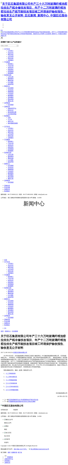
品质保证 (10, 69)
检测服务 (10, 73)
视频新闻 (10, 91)
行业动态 (10, 93)
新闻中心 (7, 86)
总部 (9, 117)
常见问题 (7, 187)
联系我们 (7, 116)
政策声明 (10, 84)
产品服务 (7, 62)
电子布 (20, 452)
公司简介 (10, 51)
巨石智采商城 (12, 114)
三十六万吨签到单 (11, 383)
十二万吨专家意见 (11, 376)
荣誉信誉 (10, 58)
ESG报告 (10, 82)
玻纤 (9, 452)
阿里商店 (10, 457)
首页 (5, 260)
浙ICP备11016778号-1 (20, 449)
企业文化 (10, 52)
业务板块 (7, 103)
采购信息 (7, 106)
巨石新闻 (10, 88)
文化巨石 (10, 90)
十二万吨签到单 (11, 373)
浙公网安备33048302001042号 (40, 449)
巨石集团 (10, 104)
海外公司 (10, 121)
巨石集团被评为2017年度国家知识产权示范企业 (23, 399)
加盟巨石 (7, 189)
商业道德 (10, 99)
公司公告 (10, 77)
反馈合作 (10, 67)
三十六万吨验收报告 (12, 390)
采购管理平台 (12, 108)
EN (2, 30)
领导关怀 (10, 54)
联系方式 (10, 110)
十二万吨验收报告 (11, 380)
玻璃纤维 (14, 452)
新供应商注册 (12, 112)
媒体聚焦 (10, 95)
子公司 (10, 119)
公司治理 (10, 56)
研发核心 (10, 64)
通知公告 (10, 101)
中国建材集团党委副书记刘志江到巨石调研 (21, 401)
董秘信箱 (10, 80)
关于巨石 (7, 49)
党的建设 (10, 97)
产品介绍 (10, 65)
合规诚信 (10, 60)
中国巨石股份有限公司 (20, 352)
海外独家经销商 (13, 123)
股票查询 (10, 78)
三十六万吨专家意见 (12, 386)
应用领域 (10, 71)
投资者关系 (7, 75)
